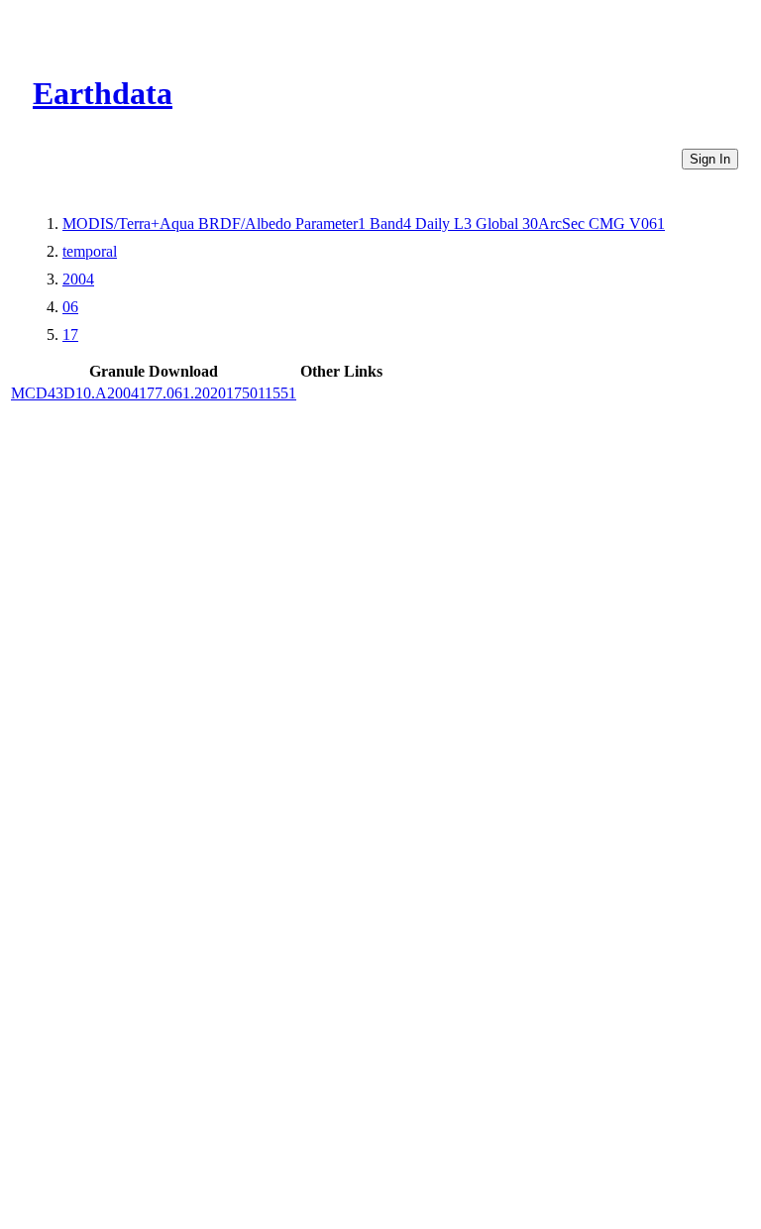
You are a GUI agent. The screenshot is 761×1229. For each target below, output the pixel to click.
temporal (89, 251)
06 (70, 306)
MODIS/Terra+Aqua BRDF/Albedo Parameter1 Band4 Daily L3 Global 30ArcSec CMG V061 (363, 223)
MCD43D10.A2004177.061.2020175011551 (153, 393)
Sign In (710, 159)
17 (70, 334)
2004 (78, 279)
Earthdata (102, 93)
